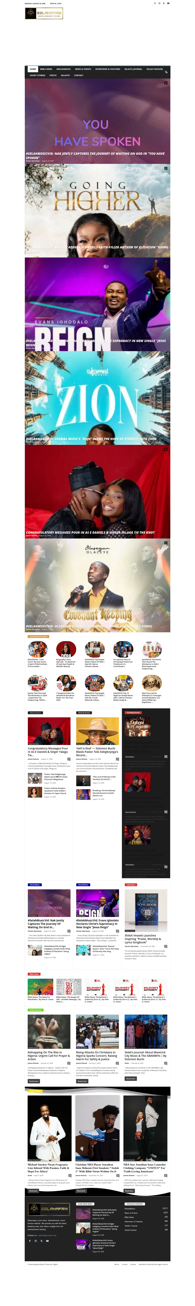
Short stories (37, 75)
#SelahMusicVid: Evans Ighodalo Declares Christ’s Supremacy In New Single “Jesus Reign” (97, 924)
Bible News (46, 69)
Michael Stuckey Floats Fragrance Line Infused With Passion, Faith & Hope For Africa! (48, 1168)
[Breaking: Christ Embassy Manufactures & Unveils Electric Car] (83, 794)
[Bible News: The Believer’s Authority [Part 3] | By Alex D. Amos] (97, 987)
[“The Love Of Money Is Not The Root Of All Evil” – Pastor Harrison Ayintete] (83, 780)
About (116, 1264)
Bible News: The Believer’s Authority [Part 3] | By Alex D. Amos (97, 999)
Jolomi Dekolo (31, 535)
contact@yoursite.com (47, 1235)
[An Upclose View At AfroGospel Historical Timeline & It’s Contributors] (123, 649)
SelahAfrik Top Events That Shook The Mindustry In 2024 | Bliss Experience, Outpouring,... (151, 664)
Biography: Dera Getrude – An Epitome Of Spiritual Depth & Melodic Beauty (65, 663)
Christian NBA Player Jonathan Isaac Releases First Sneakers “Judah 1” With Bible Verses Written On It (97, 1168)
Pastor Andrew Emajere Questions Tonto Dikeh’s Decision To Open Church (55, 791)
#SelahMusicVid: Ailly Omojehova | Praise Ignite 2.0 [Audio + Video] (144, 854)
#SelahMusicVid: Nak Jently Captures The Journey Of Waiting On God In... (46, 924)
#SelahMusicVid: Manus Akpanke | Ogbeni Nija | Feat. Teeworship (143, 746)
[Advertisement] (97, 44)
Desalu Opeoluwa (33, 161)
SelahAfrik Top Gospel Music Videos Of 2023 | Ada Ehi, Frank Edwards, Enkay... (95, 696)
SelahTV (65, 75)
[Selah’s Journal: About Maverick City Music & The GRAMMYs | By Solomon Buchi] (146, 1032)
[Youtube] (168, 3)
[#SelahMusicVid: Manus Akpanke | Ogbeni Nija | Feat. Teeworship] (146, 726)
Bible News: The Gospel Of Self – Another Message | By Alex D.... (68, 999)
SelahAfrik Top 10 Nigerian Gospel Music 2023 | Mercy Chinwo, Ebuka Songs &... (123, 696)
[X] (164, 3)
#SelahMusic (64, 69)
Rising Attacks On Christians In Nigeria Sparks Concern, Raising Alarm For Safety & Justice (96, 1055)
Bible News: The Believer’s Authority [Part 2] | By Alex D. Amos (125, 999)
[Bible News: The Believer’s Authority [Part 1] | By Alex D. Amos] (155, 987)
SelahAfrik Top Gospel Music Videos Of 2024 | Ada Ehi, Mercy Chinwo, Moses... (95, 663)
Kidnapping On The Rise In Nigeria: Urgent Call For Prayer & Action (49, 1055)
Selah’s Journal (133, 69)
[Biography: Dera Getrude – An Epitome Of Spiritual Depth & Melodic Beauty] (66, 649)
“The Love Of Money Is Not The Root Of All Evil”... (104, 778)
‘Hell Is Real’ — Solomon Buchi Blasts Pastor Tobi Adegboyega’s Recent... (97, 752)
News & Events (83, 69)
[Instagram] (159, 3)
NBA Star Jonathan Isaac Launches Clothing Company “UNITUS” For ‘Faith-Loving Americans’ (144, 1168)
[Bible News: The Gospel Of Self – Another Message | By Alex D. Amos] (69, 987)
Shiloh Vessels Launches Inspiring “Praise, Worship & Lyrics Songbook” (143, 939)
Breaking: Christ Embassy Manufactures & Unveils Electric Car (104, 793)
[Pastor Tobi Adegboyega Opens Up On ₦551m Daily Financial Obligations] (35, 778)
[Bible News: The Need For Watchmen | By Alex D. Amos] (40, 987)
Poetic (53, 75)
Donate (133, 1264)
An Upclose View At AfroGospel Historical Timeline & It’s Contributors (122, 663)
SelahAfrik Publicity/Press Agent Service (153, 1264)
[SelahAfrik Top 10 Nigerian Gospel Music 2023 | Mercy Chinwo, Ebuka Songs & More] (123, 683)
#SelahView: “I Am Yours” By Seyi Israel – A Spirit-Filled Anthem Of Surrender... (37, 663)
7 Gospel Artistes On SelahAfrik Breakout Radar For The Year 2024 (65, 696)
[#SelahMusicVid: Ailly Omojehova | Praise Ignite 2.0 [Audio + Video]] (146, 834)
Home (33, 69)
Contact (78, 75)
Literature (131, 885)
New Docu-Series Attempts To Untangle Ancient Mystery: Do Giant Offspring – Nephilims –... (151, 698)
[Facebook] (155, 3)
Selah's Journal (35, 1010)
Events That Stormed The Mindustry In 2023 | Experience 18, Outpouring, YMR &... (37, 696)
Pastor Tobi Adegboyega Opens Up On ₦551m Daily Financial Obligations (55, 777)
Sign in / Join (55, 3)
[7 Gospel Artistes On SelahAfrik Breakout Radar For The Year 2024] (66, 683)
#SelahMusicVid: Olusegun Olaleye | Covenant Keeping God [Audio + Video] (89, 626)
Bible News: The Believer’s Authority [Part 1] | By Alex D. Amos (154, 999)
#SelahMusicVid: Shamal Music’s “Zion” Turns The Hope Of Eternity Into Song (91, 439)
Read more (130, 964)
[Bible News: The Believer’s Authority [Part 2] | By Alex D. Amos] (126, 987)
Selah (127, 1063)
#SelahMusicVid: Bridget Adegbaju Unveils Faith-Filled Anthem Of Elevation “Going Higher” (57, 950)
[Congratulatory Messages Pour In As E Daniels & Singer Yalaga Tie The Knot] (97, 492)
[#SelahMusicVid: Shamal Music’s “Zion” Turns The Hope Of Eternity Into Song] (97, 398)
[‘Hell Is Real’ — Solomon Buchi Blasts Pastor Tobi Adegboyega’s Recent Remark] (97, 731)
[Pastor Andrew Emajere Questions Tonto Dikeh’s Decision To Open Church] (35, 792)
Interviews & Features (107, 69)
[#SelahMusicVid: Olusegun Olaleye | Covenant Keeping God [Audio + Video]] (97, 585)
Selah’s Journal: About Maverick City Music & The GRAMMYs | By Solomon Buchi (145, 1055)
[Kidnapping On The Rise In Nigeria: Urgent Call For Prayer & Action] (49, 1032)
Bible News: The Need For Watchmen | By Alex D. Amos (40, 998)
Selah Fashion (155, 69)
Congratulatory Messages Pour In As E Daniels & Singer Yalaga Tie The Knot (90, 532)
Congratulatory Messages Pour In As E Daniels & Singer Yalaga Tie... (48, 752)
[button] (166, 72)
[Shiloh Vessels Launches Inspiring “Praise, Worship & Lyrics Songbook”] (146, 910)
